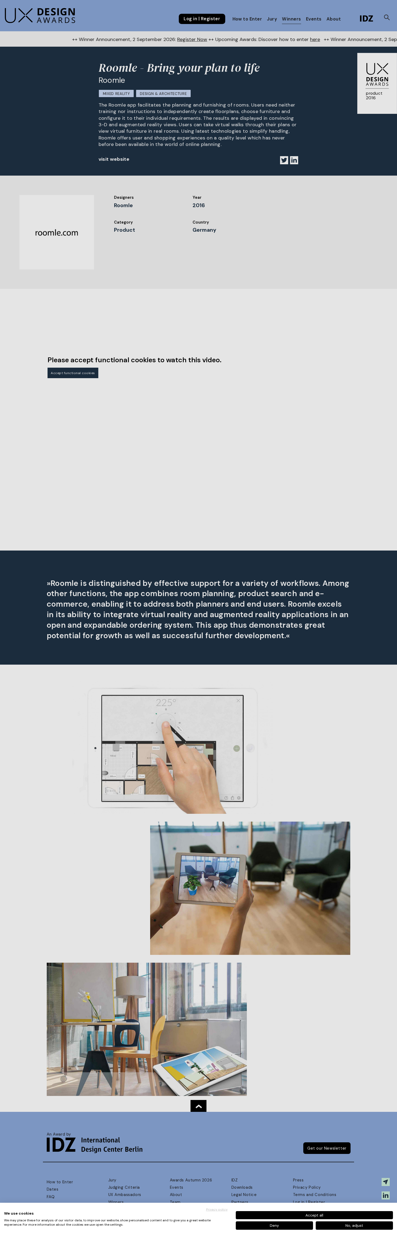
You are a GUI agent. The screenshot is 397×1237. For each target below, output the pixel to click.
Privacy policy (217, 1209)
